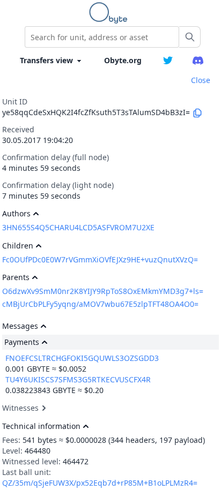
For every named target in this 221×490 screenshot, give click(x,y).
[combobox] (102, 37)
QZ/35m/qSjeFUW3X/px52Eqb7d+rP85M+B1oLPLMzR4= (99, 483)
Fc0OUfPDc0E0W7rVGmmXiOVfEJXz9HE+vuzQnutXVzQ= (100, 259)
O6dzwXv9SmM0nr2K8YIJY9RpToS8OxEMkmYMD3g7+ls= (102, 291)
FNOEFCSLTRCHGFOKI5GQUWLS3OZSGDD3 (82, 358)
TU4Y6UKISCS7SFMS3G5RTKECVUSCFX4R (78, 379)
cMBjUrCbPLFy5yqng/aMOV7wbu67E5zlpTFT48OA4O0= (100, 304)
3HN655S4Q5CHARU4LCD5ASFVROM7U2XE (78, 227)
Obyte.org (123, 60)
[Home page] (110, 13)
